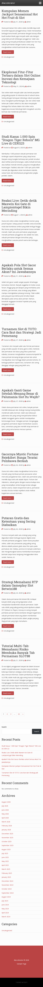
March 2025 (6, 869)
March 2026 (6, 822)
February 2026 (7, 826)
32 (19, 714)
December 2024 (7, 881)
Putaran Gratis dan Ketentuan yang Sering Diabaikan (18, 521)
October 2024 (6, 889)
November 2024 (7, 885)
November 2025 (7, 838)
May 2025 (5, 861)
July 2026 (5, 806)
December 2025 (7, 834)
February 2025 (7, 873)
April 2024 (5, 913)
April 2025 (5, 865)
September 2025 (7, 845)
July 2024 (5, 901)
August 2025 (6, 849)
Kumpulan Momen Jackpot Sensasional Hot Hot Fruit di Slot (20, 14)
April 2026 (5, 818)
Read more (7, 52)
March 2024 (6, 917)
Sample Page (21, 964)
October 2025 (6, 841)
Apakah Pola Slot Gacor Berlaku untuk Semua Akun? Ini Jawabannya (19, 268)
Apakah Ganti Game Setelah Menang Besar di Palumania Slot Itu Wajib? (20, 393)
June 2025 (5, 857)
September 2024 (7, 893)
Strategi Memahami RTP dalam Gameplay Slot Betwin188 (20, 585)
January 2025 (6, 877)
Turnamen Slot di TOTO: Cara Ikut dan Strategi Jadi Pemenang (21, 332)
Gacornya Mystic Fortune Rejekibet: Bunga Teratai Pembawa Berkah (20, 457)
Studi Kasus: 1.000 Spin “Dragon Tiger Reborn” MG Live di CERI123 (21, 140)
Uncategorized (9, 57)
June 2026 (5, 810)
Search (4, 727)
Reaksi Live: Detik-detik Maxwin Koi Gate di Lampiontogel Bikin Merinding (19, 206)
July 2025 (5, 853)
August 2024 (6, 897)
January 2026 (6, 830)
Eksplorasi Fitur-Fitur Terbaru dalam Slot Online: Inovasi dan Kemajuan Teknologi (21, 77)
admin (28, 22)
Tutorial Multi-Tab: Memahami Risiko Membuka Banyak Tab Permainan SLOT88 (18, 651)
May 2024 (5, 909)
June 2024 (5, 905)
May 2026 (5, 814)
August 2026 (6, 802)
